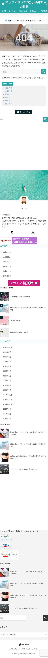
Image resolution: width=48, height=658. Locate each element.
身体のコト (23, 11)
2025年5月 (7, 371)
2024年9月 (7, 409)
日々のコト (13, 11)
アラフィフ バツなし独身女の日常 (24, 4)
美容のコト (9, 101)
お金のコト (34, 11)
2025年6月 (7, 366)
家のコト (8, 94)
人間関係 (8, 91)
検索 (45, 119)
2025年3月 (7, 381)
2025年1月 (7, 390)
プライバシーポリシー (30, 649)
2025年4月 (7, 376)
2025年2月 (7, 385)
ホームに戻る (24, 112)
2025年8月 (7, 357)
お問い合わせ (14, 649)
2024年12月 (7, 395)
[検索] (43, 71)
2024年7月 (7, 418)
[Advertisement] (24, 146)
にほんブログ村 (6, 540)
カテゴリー (4, 627)
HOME (3, 11)
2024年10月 (7, 404)
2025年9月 (7, 352)
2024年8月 (7, 414)
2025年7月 (7, 362)
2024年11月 (7, 399)
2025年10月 (7, 347)
